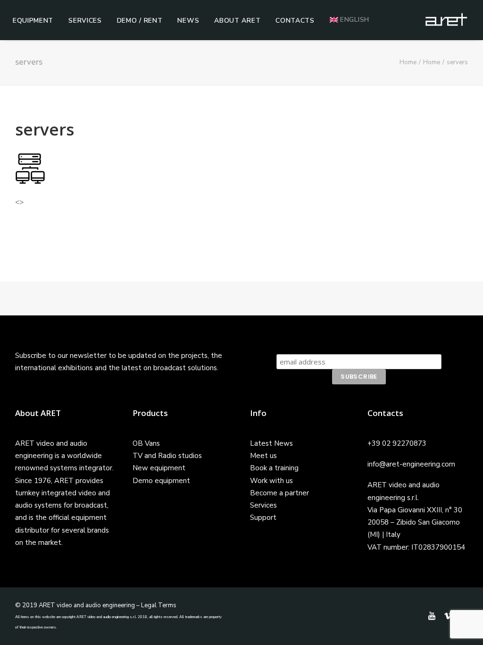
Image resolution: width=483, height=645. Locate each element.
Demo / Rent (140, 20)
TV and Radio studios (167, 455)
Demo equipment (161, 480)
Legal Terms (158, 605)
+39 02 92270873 (396, 443)
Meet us (263, 455)
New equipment (159, 468)
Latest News (271, 443)
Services (85, 20)
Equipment (33, 20)
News (188, 20)
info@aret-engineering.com (411, 464)
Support (263, 517)
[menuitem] (33, 21)
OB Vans (146, 443)
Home (408, 62)
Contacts (295, 20)
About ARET (237, 20)
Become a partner (279, 493)
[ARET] (446, 20)
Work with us (271, 480)
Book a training (274, 468)
